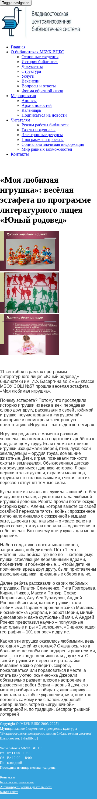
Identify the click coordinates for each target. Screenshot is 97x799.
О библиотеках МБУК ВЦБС (37, 52)
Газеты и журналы (39, 129)
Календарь (31, 110)
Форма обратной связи (42, 90)
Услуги (28, 76)
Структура (31, 71)
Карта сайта (9, 792)
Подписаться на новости (44, 115)
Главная (18, 47)
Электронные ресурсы (42, 134)
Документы (32, 66)
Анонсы (29, 100)
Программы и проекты (43, 139)
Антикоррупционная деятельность (26, 787)
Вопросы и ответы (39, 86)
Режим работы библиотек (45, 125)
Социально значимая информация (53, 144)
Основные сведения (40, 56)
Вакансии (31, 81)
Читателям (20, 120)
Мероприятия (23, 95)
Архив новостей (37, 105)
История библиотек (40, 61)
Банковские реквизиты (17, 782)
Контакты (20, 154)
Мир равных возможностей (47, 149)
